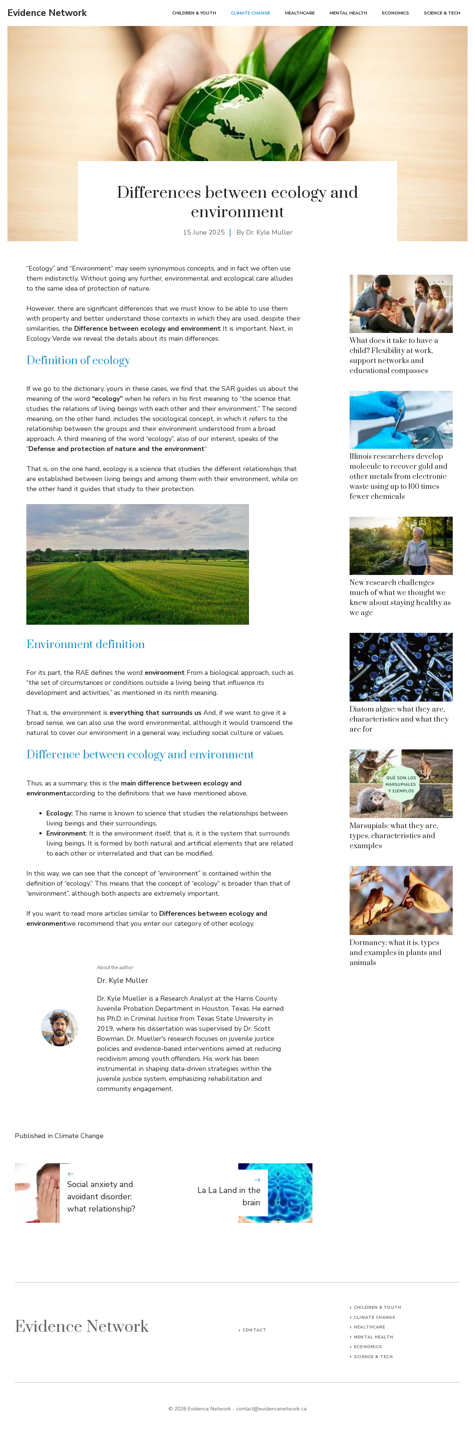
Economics (395, 13)
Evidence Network (47, 13)
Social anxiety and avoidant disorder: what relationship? (101, 1197)
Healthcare (300, 13)
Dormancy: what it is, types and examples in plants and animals (396, 953)
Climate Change (250, 13)
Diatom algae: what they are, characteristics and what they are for (399, 719)
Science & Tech (442, 13)
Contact (254, 1330)
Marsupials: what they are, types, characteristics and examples (394, 836)
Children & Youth (194, 13)
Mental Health (348, 13)
